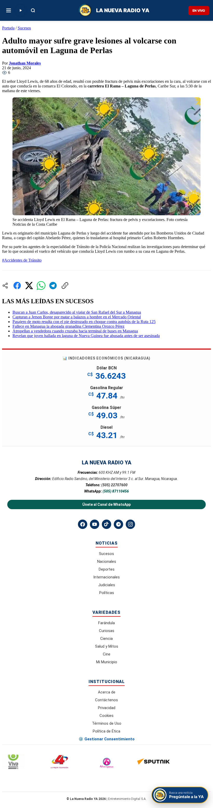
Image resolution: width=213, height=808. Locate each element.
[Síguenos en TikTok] (106, 524)
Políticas (106, 592)
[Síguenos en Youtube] (94, 524)
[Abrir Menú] (8, 10)
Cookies (106, 715)
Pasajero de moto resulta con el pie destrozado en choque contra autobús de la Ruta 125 (84, 321)
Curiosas (106, 630)
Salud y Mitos (106, 646)
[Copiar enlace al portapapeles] (65, 285)
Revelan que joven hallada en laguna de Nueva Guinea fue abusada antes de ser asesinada (86, 335)
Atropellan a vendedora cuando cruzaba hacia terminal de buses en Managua (75, 331)
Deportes (107, 569)
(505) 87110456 (116, 491)
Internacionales (106, 577)
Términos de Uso (106, 723)
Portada (8, 28)
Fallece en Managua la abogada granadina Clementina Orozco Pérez (68, 326)
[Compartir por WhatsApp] (41, 285)
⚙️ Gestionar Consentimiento (106, 739)
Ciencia (106, 638)
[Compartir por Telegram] (53, 285)
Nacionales (106, 561)
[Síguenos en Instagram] (130, 524)
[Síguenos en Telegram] (118, 524)
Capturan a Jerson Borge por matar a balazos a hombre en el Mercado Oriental (76, 317)
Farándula (106, 623)
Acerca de (106, 692)
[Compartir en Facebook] (17, 285)
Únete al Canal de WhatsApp (106, 504)
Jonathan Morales (25, 63)
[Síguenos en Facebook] (82, 524)
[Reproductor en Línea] (20, 10)
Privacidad (106, 707)
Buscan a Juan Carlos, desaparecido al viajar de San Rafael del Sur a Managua (76, 312)
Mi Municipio (106, 662)
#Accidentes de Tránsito (22, 260)
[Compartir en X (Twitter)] (29, 285)
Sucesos (24, 28)
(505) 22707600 (114, 485)
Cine (106, 654)
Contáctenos (106, 700)
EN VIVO (198, 10)
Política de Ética (106, 731)
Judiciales (106, 585)
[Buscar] (33, 10)
